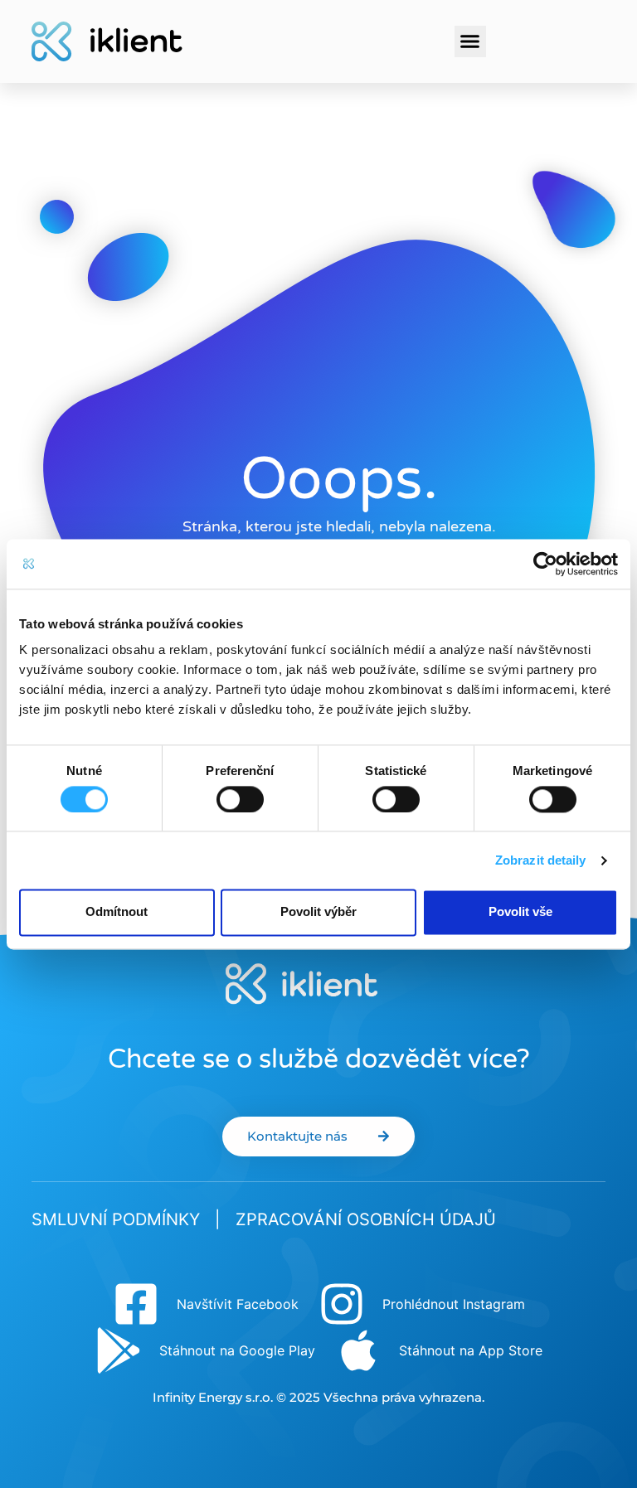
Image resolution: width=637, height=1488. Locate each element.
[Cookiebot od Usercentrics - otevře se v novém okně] (545, 563)
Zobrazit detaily (540, 860)
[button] (470, 41)
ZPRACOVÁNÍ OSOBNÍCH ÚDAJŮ (366, 1219)
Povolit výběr (318, 912)
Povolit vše (520, 912)
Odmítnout (116, 912)
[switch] (240, 799)
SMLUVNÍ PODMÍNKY (116, 1219)
